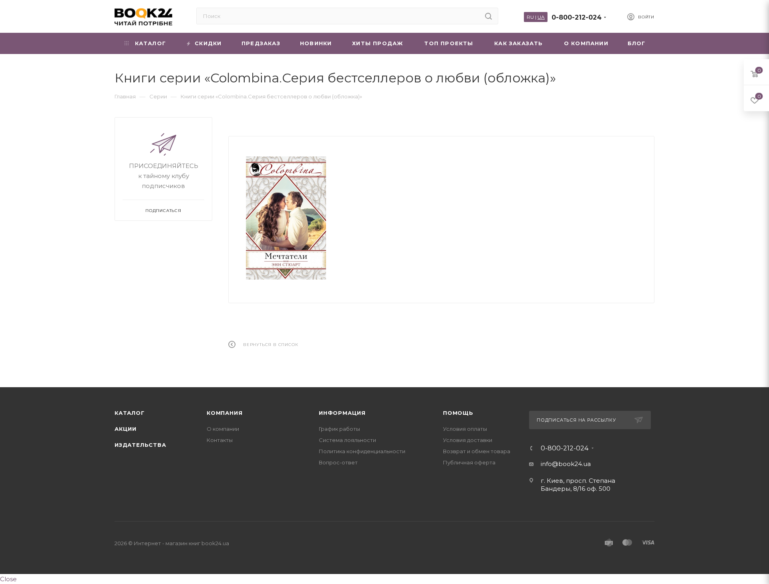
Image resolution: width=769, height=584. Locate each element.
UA (541, 17)
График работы (339, 429)
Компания (224, 413)
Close (8, 579)
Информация (342, 413)
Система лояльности (347, 440)
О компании (223, 429)
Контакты (220, 440)
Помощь (458, 413)
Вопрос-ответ (338, 462)
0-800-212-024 (577, 17)
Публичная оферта (469, 462)
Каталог (130, 413)
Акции (126, 429)
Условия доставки (467, 440)
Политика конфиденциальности (362, 451)
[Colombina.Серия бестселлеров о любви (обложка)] (286, 218)
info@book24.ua (566, 464)
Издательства (140, 445)
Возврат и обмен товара (476, 451)
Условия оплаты (465, 429)
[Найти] (488, 16)
